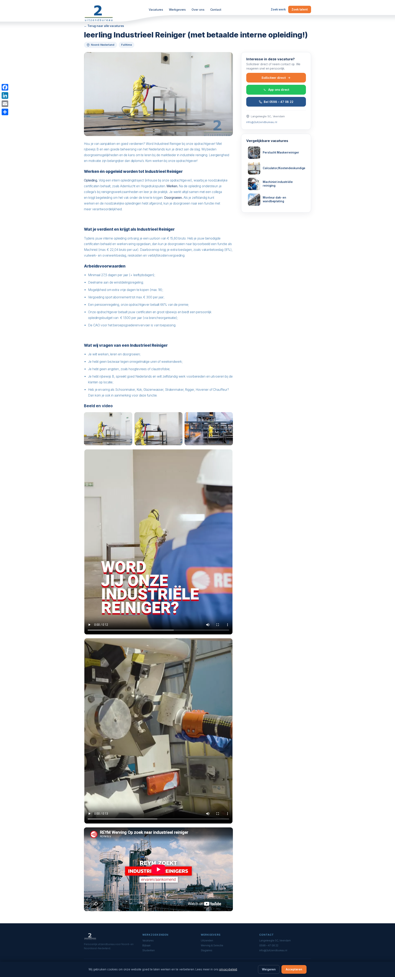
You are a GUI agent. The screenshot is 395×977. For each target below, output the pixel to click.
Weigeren (269, 969)
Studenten (148, 950)
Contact (215, 9)
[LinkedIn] (5, 95)
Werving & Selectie (212, 945)
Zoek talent (300, 9)
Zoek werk (278, 9)
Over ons (198, 9)
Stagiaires (206, 950)
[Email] (5, 104)
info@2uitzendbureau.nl (261, 122)
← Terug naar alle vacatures (104, 26)
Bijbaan (146, 945)
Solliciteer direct (273, 77)
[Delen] (5, 112)
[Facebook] (5, 87)
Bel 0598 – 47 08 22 (278, 102)
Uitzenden (207, 940)
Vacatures (156, 9)
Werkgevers (177, 9)
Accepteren (294, 969)
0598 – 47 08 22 (268, 945)
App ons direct (278, 90)
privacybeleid (228, 969)
